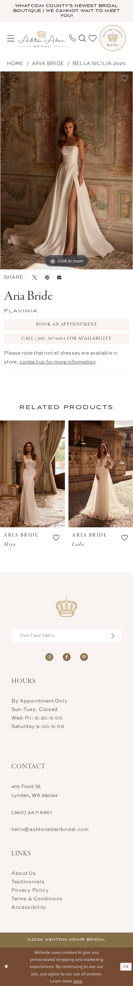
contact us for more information (58, 361)
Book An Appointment (66, 324)
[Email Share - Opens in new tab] (59, 277)
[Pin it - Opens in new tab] (47, 277)
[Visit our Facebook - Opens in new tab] (66, 656)
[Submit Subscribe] (116, 635)
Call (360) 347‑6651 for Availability (67, 339)
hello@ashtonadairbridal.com (50, 829)
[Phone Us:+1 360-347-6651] (72, 38)
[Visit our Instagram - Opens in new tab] (49, 656)
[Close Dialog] (6, 966)
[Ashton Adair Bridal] (42, 38)
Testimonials (27, 881)
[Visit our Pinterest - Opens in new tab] (84, 656)
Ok (126, 966)
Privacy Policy (30, 890)
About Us (23, 873)
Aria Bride (48, 63)
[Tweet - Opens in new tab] (35, 277)
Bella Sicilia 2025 (99, 63)
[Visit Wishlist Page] (92, 38)
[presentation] (32, 473)
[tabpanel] (66, 170)
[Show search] (82, 38)
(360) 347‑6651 (31, 812)
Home (15, 63)
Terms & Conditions (37, 898)
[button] (11, 38)
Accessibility (28, 907)
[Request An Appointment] (112, 38)
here (77, 981)
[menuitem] (11, 38)
